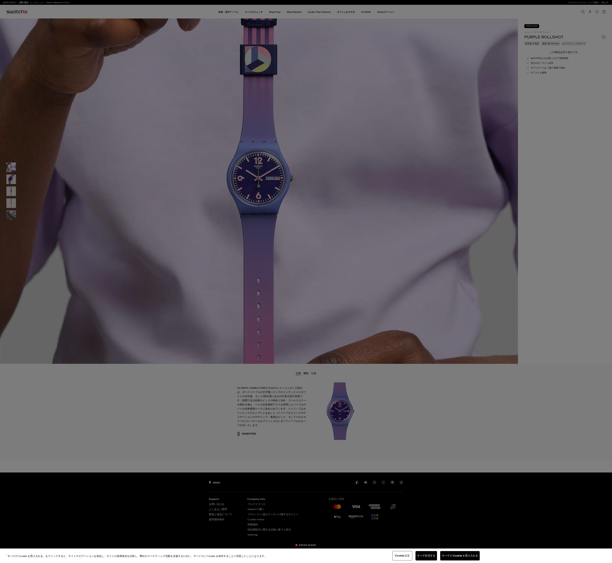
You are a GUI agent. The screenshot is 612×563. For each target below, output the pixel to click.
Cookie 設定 (402, 555)
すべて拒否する (426, 555)
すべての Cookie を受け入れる (460, 555)
